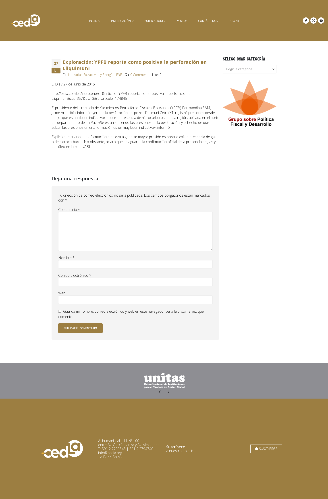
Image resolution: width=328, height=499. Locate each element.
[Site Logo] (26, 20)
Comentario (69, 209)
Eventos (181, 21)
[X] (313, 20)
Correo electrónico (74, 275)
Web (61, 293)
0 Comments (139, 75)
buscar (234, 21)
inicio (93, 21)
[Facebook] (306, 20)
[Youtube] (321, 20)
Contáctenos (208, 21)
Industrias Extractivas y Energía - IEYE (95, 75)
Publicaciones (155, 21)
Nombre (66, 257)
